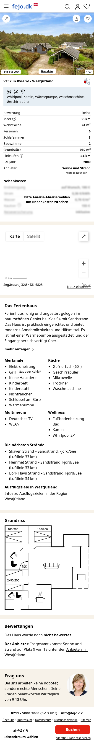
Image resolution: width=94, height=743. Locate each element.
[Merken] (88, 19)
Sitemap (86, 720)
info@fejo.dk (72, 713)
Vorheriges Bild (6, 47)
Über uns (8, 720)
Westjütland (15, 498)
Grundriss (47, 71)
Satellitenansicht (47, 255)
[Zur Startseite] (25, 6)
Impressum (24, 720)
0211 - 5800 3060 (34, 713)
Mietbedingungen (76, 172)
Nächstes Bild (88, 47)
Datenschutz (43, 720)
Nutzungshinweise (66, 720)
